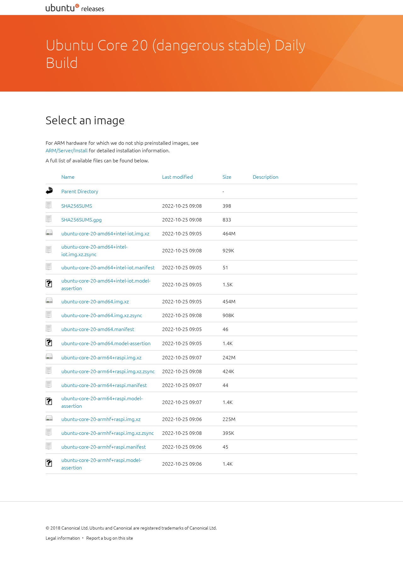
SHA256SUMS (76, 206)
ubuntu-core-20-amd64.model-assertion (105, 343)
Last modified (177, 177)
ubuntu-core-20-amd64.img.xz (95, 301)
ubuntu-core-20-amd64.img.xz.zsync (101, 315)
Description (265, 177)
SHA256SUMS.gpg (81, 219)
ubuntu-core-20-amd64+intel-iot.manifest (108, 267)
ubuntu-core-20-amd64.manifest (97, 329)
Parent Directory (79, 191)
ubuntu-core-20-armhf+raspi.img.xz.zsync (107, 433)
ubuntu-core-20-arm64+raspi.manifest (104, 385)
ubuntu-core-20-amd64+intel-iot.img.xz (105, 233)
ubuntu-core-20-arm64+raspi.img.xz (101, 357)
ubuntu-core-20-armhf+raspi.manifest (103, 447)
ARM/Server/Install (67, 150)
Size (227, 177)
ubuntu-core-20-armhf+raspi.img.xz (100, 419)
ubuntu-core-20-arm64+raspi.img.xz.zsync (108, 371)
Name (68, 177)
